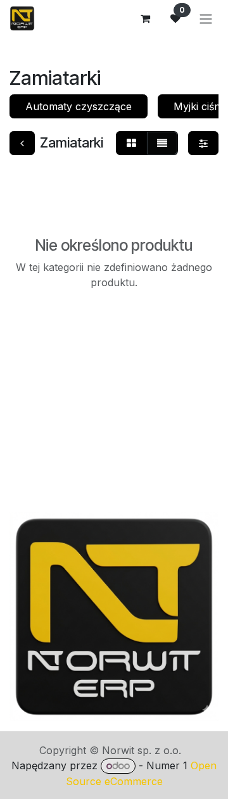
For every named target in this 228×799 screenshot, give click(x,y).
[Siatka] (131, 143)
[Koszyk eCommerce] (145, 18)
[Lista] (162, 143)
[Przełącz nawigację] (205, 18)
